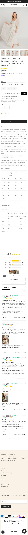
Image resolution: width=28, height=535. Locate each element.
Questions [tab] (14, 287)
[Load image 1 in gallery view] (14, 28)
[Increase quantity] (11, 107)
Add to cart (14, 116)
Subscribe (6, 506)
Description (4, 127)
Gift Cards (3, 475)
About (2, 470)
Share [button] (5, 317)
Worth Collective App (6, 473)
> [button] (18, 438)
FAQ (2, 477)
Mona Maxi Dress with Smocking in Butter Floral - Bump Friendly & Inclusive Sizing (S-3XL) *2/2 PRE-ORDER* (12, 428)
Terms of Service (5, 484)
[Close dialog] (25, 520)
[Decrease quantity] (3, 107)
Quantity (3, 104)
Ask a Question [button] (14, 283)
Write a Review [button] (14, 279)
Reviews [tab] (5, 287)
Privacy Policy (4, 486)
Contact (3, 482)
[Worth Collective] (14, 5)
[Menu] (1, 4)
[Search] (4, 4)
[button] (22, 317)
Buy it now (14, 121)
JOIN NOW (14, 531)
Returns (3, 479)
